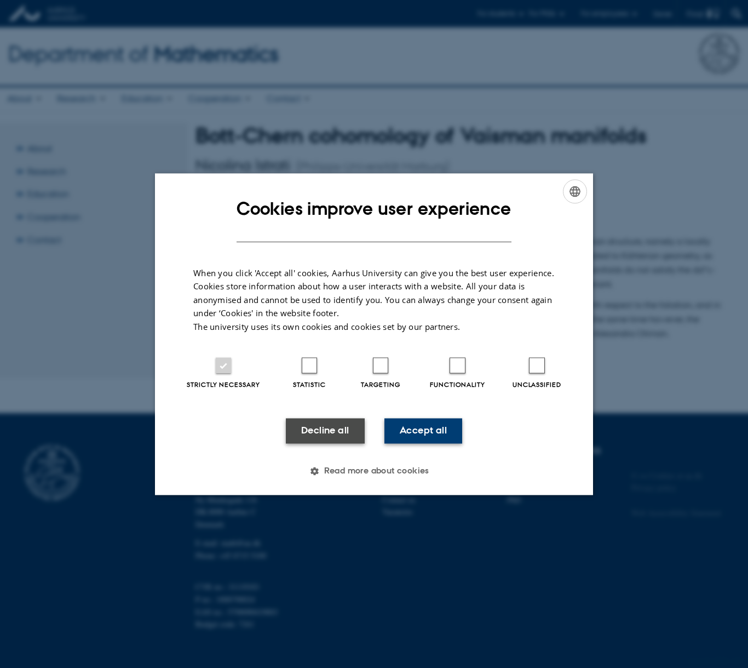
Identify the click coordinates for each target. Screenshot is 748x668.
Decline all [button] (325, 431)
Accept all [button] (423, 431)
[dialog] (374, 334)
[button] (374, 470)
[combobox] (574, 191)
